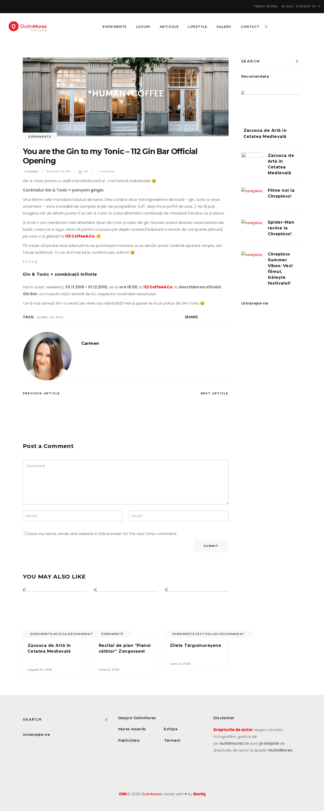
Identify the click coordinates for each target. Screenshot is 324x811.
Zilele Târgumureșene (195, 645)
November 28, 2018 (58, 171)
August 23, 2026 (40, 669)
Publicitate (129, 740)
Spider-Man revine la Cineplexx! (281, 228)
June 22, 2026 (109, 669)
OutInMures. (152, 794)
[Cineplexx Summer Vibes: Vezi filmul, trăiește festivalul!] (252, 262)
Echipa (170, 729)
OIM (123, 794)
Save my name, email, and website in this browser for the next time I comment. (102, 533)
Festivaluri (207, 634)
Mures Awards (132, 729)
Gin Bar (42, 317)
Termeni (172, 740)
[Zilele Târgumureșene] (197, 611)
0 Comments (107, 171)
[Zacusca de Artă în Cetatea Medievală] (54, 611)
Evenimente (39, 136)
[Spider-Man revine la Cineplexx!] (252, 230)
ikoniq (199, 794)
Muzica (60, 634)
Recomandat (80, 634)
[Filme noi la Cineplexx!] (252, 198)
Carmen (33, 171)
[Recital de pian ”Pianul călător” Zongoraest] (125, 611)
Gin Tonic (56, 317)
